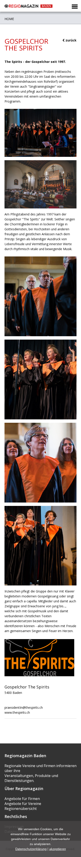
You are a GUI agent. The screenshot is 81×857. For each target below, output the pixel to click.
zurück (70, 40)
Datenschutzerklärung (31, 849)
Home (9, 19)
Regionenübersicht (20, 808)
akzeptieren (57, 849)
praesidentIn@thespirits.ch (23, 707)
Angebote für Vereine (22, 803)
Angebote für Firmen (22, 798)
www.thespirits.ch (17, 712)
